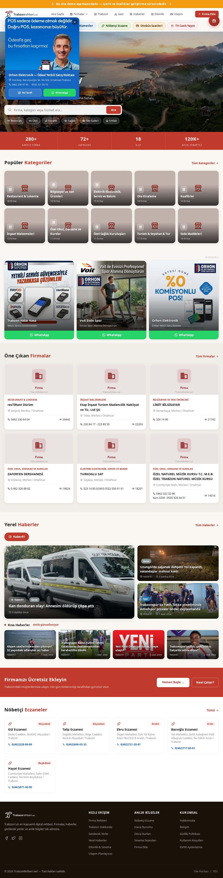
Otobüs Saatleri (151, 26)
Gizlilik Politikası (190, 834)
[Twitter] (13, 838)
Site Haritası (201, 871)
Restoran (16, 121)
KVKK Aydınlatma (191, 847)
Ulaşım (178, 14)
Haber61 (19, 537)
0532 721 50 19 (40, 84)
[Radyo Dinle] (214, 20)
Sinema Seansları (145, 840)
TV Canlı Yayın (185, 26)
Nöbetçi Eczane (117, 26)
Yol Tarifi (27, 92)
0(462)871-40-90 (22, 787)
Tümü (211, 710)
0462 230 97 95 (20, 84)
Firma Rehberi (98, 820)
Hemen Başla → (173, 682)
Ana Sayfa (57, 14)
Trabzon (103, 14)
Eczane (52, 121)
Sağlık (71, 121)
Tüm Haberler (205, 525)
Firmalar (79, 14)
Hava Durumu (143, 827)
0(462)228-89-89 (22, 744)
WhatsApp (41, 335)
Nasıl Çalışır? (205, 682)
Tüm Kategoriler (203, 163)
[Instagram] (20, 838)
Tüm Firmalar (205, 356)
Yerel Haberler (98, 840)
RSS (215, 871)
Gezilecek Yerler (98, 834)
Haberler (139, 14)
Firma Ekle (209, 14)
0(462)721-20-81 (130, 744)
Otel (34, 121)
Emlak (113, 121)
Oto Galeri (92, 121)
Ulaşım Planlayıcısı (100, 854)
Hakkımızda (187, 820)
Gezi (120, 14)
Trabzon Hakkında (100, 827)
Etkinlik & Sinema (100, 847)
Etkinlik (159, 14)
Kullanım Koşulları (191, 840)
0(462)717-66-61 (185, 748)
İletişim (184, 827)
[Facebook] (6, 838)
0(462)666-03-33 (76, 744)
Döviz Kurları (142, 834)
